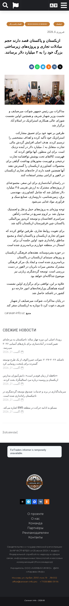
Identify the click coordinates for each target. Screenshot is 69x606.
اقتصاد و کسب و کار (15, 24)
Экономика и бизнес (37, 24)
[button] (60, 66)
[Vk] (40, 501)
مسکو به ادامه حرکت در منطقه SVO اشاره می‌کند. (30, 407)
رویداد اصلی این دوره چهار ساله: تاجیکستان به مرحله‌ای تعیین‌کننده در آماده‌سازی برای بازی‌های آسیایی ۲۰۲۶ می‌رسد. (32, 343)
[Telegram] (28, 501)
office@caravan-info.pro (26, 581)
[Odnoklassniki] (46, 501)
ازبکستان (59, 24)
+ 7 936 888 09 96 (49, 581)
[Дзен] (22, 501)
